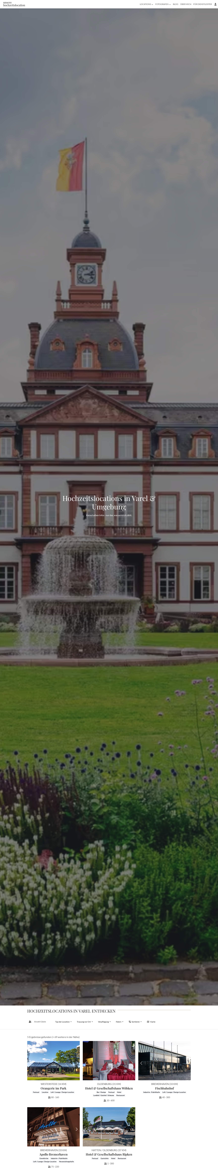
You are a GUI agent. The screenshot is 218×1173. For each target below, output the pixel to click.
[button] (215, 4)
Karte (152, 1021)
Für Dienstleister (202, 4)
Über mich (185, 4)
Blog (175, 4)
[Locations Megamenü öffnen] (152, 4)
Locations (145, 4)
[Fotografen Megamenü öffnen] (170, 4)
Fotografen (162, 4)
